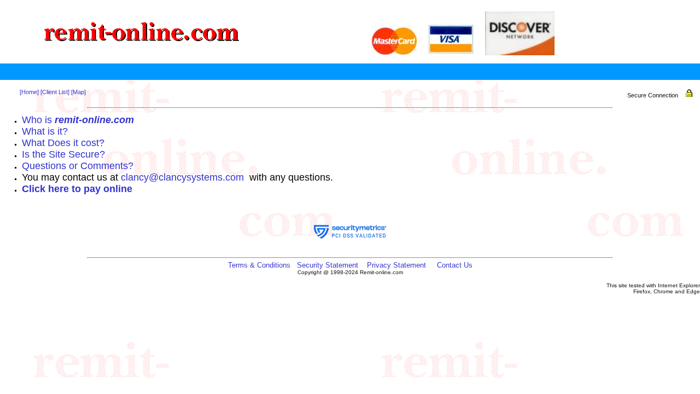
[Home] (29, 92)
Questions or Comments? (77, 165)
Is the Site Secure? (63, 154)
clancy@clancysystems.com (182, 177)
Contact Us (454, 265)
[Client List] (54, 92)
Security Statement (327, 265)
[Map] (78, 92)
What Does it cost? (63, 142)
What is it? (45, 131)
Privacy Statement (396, 265)
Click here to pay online (77, 188)
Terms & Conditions (259, 265)
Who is (78, 119)
